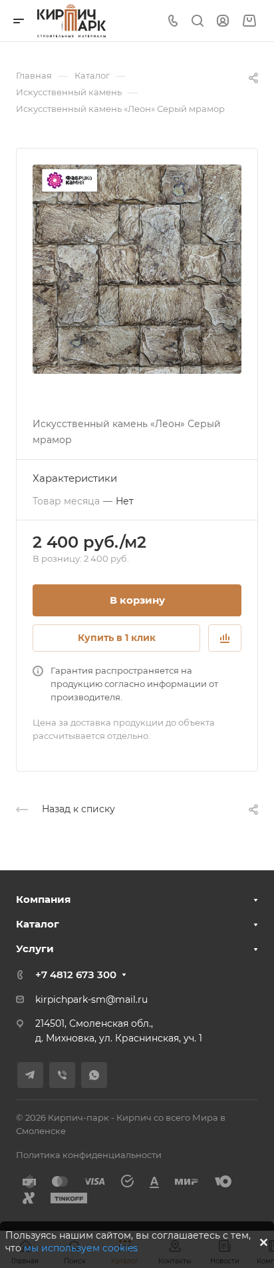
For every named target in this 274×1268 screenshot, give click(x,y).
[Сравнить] (224, 638)
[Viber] (62, 1075)
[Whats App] (94, 1075)
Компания (43, 899)
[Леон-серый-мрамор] (137, 269)
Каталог (37, 924)
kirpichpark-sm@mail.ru (91, 999)
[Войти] (223, 21)
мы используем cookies (81, 1248)
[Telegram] (30, 1075)
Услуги (35, 948)
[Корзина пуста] (249, 21)
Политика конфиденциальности (89, 1154)
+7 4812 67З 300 (75, 974)
